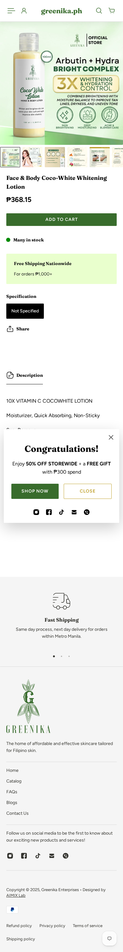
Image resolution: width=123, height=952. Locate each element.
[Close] (111, 437)
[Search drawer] (99, 11)
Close (88, 491)
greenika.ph (61, 10)
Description (29, 375)
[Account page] (24, 11)
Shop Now (35, 491)
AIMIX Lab (16, 895)
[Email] (74, 512)
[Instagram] (36, 512)
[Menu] (11, 11)
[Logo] (28, 707)
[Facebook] (49, 512)
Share (22, 329)
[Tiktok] (61, 512)
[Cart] (111, 11)
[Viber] (87, 512)
